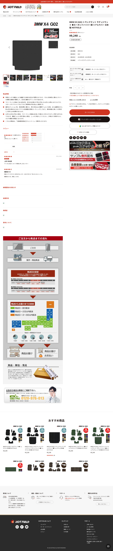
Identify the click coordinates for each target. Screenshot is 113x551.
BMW (10, 15)
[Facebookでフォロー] (22, 527)
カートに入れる (90, 112)
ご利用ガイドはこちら (44, 502)
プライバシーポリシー (92, 536)
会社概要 (43, 529)
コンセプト (43, 524)
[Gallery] (33, 54)
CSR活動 (66, 531)
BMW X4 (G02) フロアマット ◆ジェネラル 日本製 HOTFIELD (12, 447)
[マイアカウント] (99, 7)
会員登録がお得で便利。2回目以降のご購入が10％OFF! (56, 2)
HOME (4, 15)
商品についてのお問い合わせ (77, 100)
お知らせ (66, 524)
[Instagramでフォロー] (17, 527)
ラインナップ (16, 12)
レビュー (43, 531)
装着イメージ (67, 529)
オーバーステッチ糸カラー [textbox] (77, 74)
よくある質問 (94, 100)
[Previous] (9, 47)
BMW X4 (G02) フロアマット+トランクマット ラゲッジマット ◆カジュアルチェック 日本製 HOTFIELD (100, 448)
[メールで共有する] (84, 137)
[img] (8, 156)
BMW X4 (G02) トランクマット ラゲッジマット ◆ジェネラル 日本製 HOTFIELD (56, 448)
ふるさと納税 (89, 12)
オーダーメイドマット (46, 527)
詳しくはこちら (102, 504)
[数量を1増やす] (82, 88)
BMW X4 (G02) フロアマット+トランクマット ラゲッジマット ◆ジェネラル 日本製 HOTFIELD (34, 448)
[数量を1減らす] (75, 88)
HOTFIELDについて (31, 12)
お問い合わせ (90, 524)
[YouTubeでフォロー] (26, 527)
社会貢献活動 (78, 12)
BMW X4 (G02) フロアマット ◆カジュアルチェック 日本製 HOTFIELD (78, 447)
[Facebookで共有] (74, 137)
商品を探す (6, 12)
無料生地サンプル (58, 12)
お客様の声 (45, 12)
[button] (73, 32)
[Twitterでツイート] (70, 137)
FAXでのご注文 (90, 534)
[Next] (57, 47)
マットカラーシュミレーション (91, 119)
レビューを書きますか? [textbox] (77, 79)
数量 (70, 88)
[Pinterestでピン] (81, 137)
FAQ (68, 12)
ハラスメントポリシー (92, 539)
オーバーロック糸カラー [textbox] (77, 69)
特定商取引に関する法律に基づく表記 (94, 542)
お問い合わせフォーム (70, 498)
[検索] (92, 6)
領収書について (90, 529)
